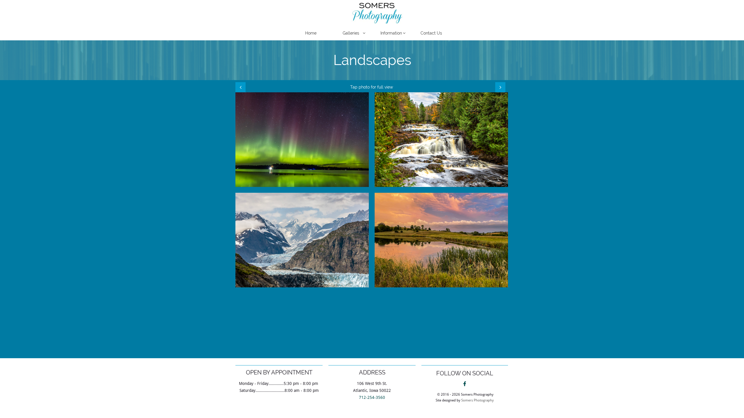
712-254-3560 (372, 397)
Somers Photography (477, 400)
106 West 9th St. (372, 383)
